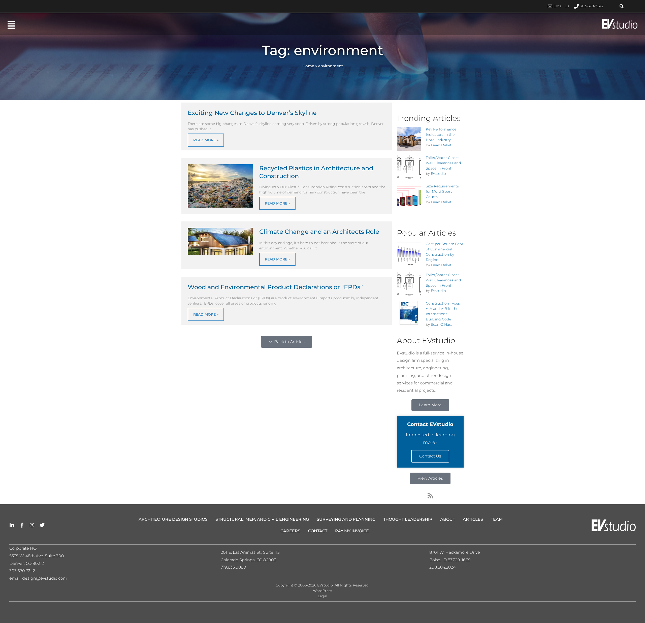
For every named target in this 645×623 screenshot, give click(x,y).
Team (497, 519)
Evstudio (438, 173)
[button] (622, 6)
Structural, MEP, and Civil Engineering (262, 519)
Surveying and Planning (346, 519)
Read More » (205, 140)
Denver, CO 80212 (26, 563)
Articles (473, 519)
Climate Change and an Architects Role (319, 231)
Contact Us (430, 456)
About (447, 519)
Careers (290, 531)
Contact (317, 531)
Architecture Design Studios (173, 519)
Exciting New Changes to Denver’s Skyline (252, 112)
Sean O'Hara (441, 324)
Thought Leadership (407, 519)
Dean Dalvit (441, 145)
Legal (322, 596)
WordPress (322, 590)
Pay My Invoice (352, 531)
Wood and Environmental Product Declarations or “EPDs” (275, 287)
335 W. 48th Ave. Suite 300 (38, 555)
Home (308, 65)
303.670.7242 (22, 570)
